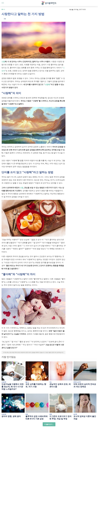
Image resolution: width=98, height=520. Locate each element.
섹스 (50, 382)
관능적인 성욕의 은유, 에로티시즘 (60, 385)
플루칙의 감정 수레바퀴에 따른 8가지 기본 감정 (37, 417)
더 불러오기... (49, 424)
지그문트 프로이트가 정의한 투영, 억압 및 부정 (60, 417)
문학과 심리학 (77, 382)
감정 (27, 414)
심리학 (75, 414)
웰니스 (3, 9)
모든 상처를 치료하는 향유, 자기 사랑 (36, 385)
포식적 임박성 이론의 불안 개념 (85, 417)
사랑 (3, 62)
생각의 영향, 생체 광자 (11, 416)
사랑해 (47, 84)
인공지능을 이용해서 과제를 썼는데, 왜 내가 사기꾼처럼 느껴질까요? (13, 386)
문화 (50, 414)
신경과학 (4, 382)
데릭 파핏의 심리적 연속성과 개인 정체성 (85, 385)
